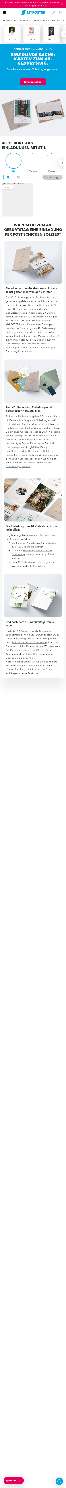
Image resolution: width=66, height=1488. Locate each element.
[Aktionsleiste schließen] (62, 4)
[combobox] (52, 177)
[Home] (33, 12)
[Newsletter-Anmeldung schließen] (20, 1481)
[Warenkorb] (61, 12)
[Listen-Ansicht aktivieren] (18, 177)
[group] (33, 177)
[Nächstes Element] (61, 20)
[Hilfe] (59, 1481)
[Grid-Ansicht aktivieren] (7, 177)
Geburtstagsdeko (16, 447)
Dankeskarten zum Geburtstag (29, 642)
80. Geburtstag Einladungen (33, 562)
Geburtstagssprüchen (18, 466)
